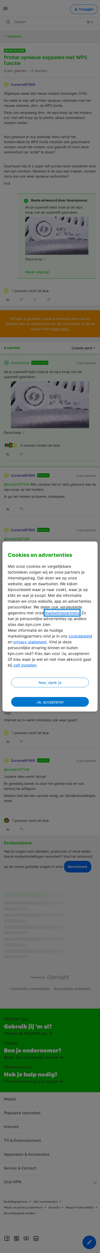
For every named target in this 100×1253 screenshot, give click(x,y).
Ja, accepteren (50, 702)
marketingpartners (62, 612)
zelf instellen (24, 665)
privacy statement (30, 641)
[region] (49, 626)
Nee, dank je (50, 682)
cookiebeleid (80, 636)
